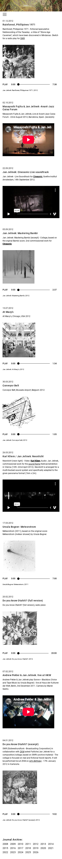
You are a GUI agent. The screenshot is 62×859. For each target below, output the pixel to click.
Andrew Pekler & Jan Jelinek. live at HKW (27, 675)
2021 (51, 848)
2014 (51, 844)
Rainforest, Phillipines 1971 (19, 24)
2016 (13, 848)
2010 (20, 844)
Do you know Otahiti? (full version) (23, 600)
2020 (43, 848)
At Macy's (8, 312)
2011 (28, 844)
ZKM (22, 751)
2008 (5, 844)
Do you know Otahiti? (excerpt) (21, 744)
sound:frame (34, 464)
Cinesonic (37, 176)
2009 (13, 844)
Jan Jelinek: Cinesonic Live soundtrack (26, 172)
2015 (5, 848)
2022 (5, 852)
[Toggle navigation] (4, 14)
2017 (20, 848)
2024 (20, 852)
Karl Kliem (35, 461)
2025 (28, 852)
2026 (35, 852)
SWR (22, 38)
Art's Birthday (35, 761)
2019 (35, 848)
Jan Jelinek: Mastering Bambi (20, 233)
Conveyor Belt (11, 385)
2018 (28, 848)
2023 (13, 852)
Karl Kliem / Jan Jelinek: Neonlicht (23, 456)
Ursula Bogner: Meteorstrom (19, 526)
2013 (43, 844)
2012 (35, 844)
